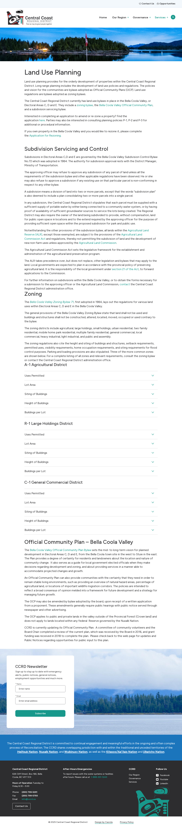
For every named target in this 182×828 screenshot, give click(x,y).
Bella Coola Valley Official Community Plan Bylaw (60, 550)
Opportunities (167, 4)
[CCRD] (30, 17)
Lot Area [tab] (30, 384)
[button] (120, 17)
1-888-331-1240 (99, 777)
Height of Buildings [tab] (36, 403)
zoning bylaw (85, 105)
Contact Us (147, 4)
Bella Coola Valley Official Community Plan (126, 105)
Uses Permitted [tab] (34, 375)
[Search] (173, 17)
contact (125, 284)
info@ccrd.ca (29, 799)
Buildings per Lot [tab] (35, 412)
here (42, 120)
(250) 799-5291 (29, 792)
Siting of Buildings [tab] (36, 394)
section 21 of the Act (125, 269)
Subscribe (40, 713)
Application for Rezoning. (45, 135)
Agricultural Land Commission (97, 242)
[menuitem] (103, 17)
